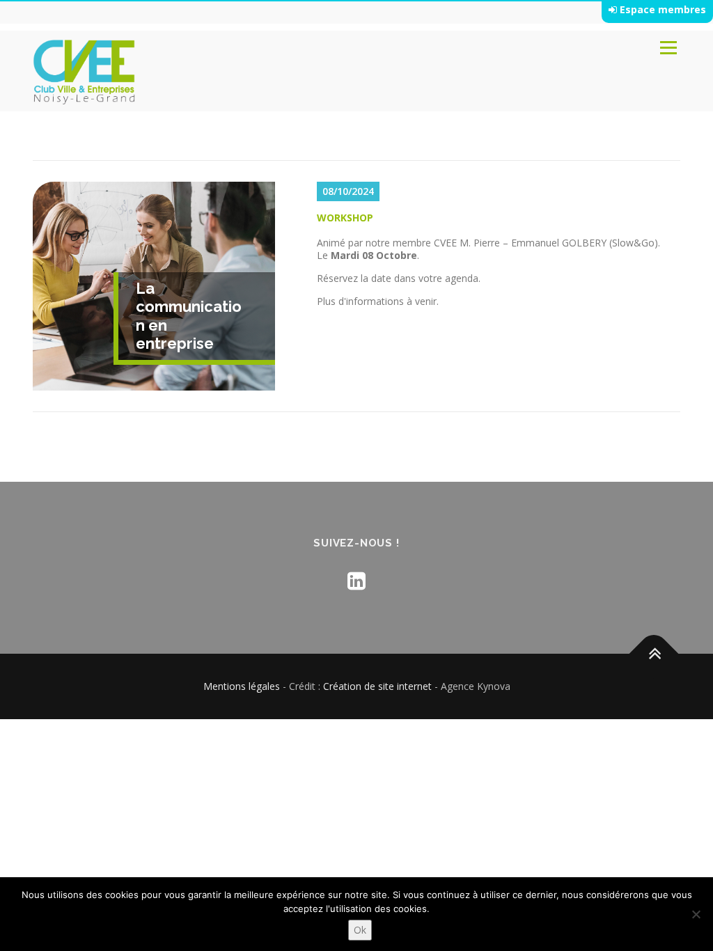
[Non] (696, 914)
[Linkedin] (356, 580)
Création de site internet (377, 686)
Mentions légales (241, 686)
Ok (360, 929)
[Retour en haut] (654, 654)
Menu (668, 47)
